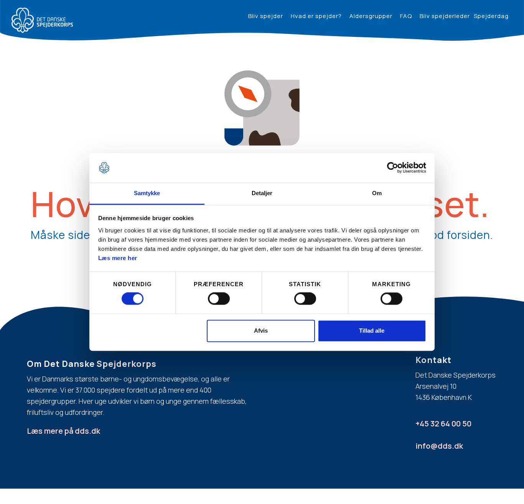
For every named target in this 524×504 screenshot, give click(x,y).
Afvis (261, 330)
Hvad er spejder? (316, 16)
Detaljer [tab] (262, 193)
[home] (42, 20)
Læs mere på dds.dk (63, 431)
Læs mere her (117, 258)
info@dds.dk (439, 446)
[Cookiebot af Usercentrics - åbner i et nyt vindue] (392, 168)
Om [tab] (377, 193)
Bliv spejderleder (445, 16)
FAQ (406, 16)
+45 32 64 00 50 (443, 423)
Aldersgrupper (370, 16)
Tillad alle (371, 330)
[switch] (219, 299)
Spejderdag (491, 16)
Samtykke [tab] (147, 193)
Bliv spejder (265, 16)
